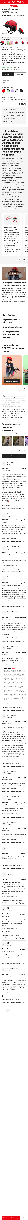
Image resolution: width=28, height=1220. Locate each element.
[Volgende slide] (24, 259)
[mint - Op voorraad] (8, 91)
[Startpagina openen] (14, 6)
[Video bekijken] (14, 273)
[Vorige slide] (20, 259)
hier (21, 406)
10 (20, 1010)
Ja (23, 509)
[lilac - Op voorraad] (12, 91)
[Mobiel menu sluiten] (24, 1218)
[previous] (4, 1010)
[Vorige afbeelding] (20, 450)
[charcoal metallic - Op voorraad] (21, 91)
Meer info (23, 38)
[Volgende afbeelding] (24, 450)
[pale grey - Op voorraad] (17, 91)
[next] (24, 1010)
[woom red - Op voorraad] (4, 91)
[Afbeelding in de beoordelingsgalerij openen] (7, 441)
